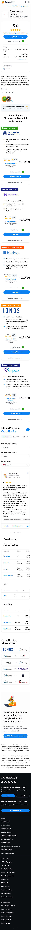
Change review (19, 526)
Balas (7, 526)
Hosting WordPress (7, 869)
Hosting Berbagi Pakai (8, 872)
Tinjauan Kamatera (10, 163)
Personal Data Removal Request (10, 846)
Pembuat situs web (7, 897)
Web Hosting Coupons (8, 905)
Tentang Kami (5, 821)
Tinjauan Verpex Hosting (10, 399)
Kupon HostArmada (7, 912)
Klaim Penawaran (15, 176)
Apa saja (6, 447)
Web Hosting (5, 865)
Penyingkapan (5, 842)
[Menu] (28, 2)
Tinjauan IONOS (11, 339)
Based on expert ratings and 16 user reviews (15, 33)
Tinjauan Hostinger (10, 221)
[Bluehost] (11, 252)
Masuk (23, 796)
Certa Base (7, 556)
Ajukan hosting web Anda (8, 835)
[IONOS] (11, 310)
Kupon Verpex (5, 923)
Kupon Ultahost (6, 919)
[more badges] (12, 101)
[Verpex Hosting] (11, 370)
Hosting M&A (14, 810)
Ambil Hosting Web (7, 839)
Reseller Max (7, 629)
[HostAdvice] (8, 2)
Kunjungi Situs (15, 234)
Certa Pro (6, 569)
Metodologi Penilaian (12, 6)
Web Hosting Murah (7, 876)
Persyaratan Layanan (7, 853)
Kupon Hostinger (6, 916)
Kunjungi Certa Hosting (15, 37)
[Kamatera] (11, 133)
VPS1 (5, 595)
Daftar (8, 796)
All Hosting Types (6, 862)
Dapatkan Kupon (16, 172)
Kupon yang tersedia (15, 41)
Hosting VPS (5, 879)
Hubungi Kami (5, 825)
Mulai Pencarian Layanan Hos (16, 736)
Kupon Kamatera (6, 909)
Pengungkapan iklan (24, 6)
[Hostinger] (11, 194)
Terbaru (5, 456)
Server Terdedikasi (6, 890)
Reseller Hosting (6, 893)
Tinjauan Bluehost (10, 279)
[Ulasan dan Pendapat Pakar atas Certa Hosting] (2, 92)
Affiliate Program (6, 832)
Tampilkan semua (23, 59)
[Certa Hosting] (5, 14)
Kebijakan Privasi (6, 849)
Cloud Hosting (5, 886)
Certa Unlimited (8, 575)
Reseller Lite (7, 616)
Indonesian (8, 465)
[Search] (25, 2)
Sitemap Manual (6, 828)
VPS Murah (4, 883)
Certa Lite (6, 562)
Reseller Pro (7, 622)
